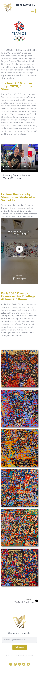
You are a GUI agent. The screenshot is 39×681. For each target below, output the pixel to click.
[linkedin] (19, 664)
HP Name (4, 633)
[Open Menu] (32, 10)
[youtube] (23, 664)
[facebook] (10, 664)
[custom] (28, 664)
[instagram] (15, 664)
